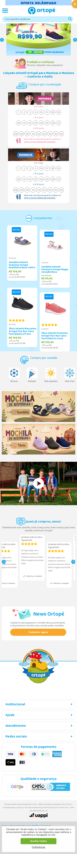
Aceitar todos (38, 841)
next (75, 41)
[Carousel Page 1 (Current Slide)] (33, 52)
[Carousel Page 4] (41, 52)
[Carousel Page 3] (38, 52)
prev (2, 41)
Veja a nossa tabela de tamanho (40, 142)
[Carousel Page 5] (44, 52)
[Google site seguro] (17, 786)
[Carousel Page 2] (36, 52)
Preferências (38, 847)
